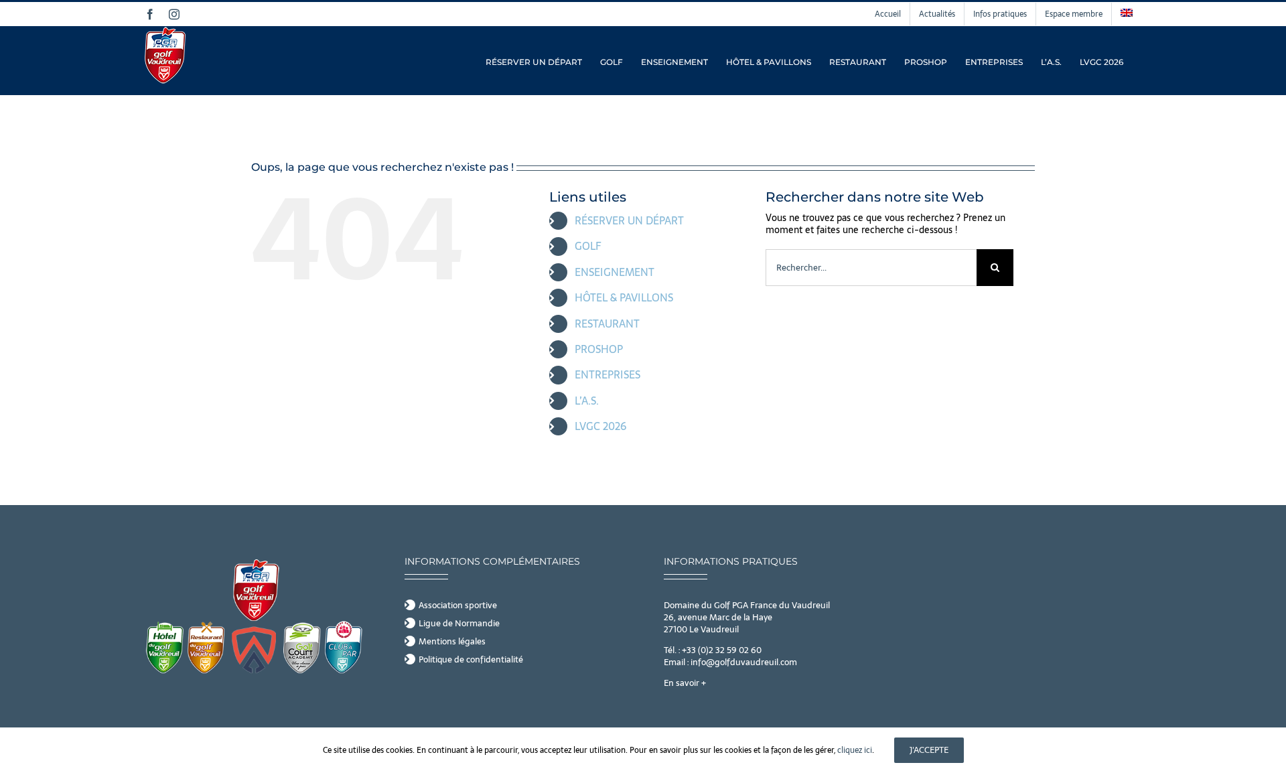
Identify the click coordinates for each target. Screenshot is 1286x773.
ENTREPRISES (607, 374)
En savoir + (685, 683)
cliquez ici (854, 750)
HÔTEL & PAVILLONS (624, 297)
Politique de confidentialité (471, 660)
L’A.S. (587, 400)
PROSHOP (599, 349)
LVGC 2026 (600, 426)
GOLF (588, 246)
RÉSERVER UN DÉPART (629, 220)
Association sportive (458, 606)
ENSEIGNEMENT (614, 272)
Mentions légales (452, 642)
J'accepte (929, 750)
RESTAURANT (607, 323)
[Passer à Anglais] (1126, 14)
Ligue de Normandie (459, 624)
